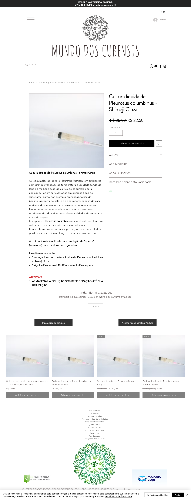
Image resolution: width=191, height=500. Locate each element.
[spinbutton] (115, 132)
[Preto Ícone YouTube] (156, 66)
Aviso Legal (94, 433)
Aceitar (178, 494)
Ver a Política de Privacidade (118, 496)
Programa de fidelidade (95, 439)
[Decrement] (111, 132)
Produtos (94, 413)
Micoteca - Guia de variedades (94, 419)
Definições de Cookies (157, 494)
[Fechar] (187, 495)
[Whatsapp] (151, 66)
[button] (30, 18)
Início (32, 82)
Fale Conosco (94, 436)
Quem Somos (94, 425)
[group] (95, 366)
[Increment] (120, 132)
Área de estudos (95, 416)
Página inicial (94, 410)
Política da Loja (94, 427)
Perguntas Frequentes (94, 422)
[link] (163, 11)
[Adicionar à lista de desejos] (159, 143)
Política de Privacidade (94, 430)
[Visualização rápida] (27, 356)
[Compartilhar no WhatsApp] (111, 191)
